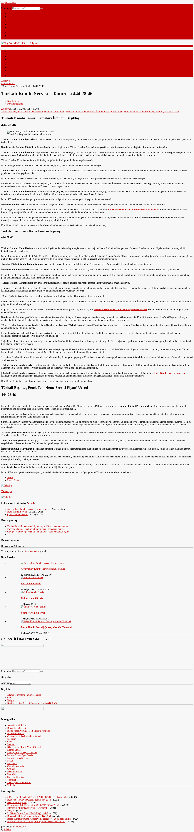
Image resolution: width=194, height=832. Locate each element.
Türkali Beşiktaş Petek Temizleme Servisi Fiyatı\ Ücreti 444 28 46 (32, 111)
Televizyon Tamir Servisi (19, 782)
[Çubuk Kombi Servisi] (32, 592)
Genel (10, 16)
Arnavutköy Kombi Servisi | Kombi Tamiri (27, 509)
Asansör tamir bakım (17, 725)
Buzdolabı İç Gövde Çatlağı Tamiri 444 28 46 (29, 799)
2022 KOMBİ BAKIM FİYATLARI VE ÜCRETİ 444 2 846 (37, 797)
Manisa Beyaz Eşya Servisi (20, 755)
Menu (4, 5)
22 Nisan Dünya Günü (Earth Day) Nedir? (27, 813)
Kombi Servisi (8, 83)
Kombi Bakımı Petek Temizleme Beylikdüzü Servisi (120, 309)
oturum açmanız (31, 551)
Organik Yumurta (15, 766)
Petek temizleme (15, 103)
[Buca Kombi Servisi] (32, 577)
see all (31, 503)
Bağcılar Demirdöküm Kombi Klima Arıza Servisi (133, 209)
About (10, 477)
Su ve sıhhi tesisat (15, 777)
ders (9, 697)
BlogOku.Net (19, 826)
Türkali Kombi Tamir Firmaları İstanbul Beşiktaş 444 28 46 (94, 111)
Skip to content (8, 2)
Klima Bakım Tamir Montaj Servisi (24, 747)
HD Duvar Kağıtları (17, 802)
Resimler (11, 32)
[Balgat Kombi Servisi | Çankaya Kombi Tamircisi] (46, 621)
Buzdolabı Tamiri (15, 733)
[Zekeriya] (6, 485)
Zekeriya (5, 109)
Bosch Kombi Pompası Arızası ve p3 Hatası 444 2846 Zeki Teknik (39, 818)
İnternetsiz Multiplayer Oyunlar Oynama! (27, 808)
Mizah (10, 24)
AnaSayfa (12, 13)
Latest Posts (13, 480)
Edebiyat (11, 27)
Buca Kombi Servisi (17, 511)
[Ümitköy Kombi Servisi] (33, 606)
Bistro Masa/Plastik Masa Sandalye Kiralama (28, 730)
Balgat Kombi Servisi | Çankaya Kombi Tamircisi (46, 627)
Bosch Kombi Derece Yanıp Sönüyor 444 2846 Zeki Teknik (36, 821)
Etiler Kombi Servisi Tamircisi (169, 373)
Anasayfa (5, 80)
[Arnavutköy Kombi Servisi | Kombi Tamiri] (42, 563)
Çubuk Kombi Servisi (17, 514)
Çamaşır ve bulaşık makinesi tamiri (24, 736)
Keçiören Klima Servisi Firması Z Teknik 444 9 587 (32, 703)
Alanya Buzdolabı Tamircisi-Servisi (24, 695)
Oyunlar (11, 769)
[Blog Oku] (19, 43)
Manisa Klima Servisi (17, 758)
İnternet (11, 21)
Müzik (10, 38)
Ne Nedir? (12, 30)
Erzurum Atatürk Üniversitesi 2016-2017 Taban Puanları (34, 805)
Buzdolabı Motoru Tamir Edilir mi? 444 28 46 (29, 816)
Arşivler (5, 683)
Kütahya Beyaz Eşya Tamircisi (22, 752)
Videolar (11, 35)
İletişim (10, 700)
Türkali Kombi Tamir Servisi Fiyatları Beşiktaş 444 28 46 (151, 111)
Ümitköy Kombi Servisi (33, 612)
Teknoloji (11, 19)
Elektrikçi (12, 739)
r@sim (7, 829)
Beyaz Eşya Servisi (16, 728)
